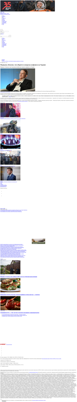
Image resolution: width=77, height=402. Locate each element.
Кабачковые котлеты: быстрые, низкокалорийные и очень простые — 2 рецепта (20, 294)
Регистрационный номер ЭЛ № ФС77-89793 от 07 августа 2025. (51, 358)
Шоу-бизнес (2, 117)
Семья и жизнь (2, 274)
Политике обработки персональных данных (39, 400)
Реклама (10, 344)
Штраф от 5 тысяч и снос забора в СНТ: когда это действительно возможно (18, 276)
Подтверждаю (4, 401)
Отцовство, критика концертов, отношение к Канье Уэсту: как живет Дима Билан (12, 118)
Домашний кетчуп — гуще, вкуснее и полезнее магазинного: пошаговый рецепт (19, 312)
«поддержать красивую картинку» (22, 101)
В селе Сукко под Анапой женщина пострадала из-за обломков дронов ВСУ (12, 255)
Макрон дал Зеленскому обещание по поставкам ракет (8, 181)
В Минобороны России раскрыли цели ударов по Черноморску (10, 134)
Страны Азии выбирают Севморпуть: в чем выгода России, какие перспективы (13, 250)
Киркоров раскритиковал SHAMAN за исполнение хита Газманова (11, 246)
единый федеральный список (33, 372)
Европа (1, 149)
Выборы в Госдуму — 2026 (4, 13)
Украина (1, 184)
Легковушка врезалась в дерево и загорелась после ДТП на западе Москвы (12, 251)
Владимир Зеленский (3, 185)
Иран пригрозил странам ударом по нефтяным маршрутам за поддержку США (13, 252)
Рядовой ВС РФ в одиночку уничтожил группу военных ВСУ (10, 210)
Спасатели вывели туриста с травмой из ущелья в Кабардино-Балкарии (12, 247)
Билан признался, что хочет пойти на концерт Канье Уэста (10, 254)
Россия (1, 182)
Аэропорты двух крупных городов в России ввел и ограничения (11, 211)
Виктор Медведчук (3, 186)
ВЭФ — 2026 (2, 12)
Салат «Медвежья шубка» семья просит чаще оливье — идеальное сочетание (14, 314)
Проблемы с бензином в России (5, 14)
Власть (1, 133)
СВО (1, 183)
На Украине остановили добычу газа (6, 150)
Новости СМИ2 (2, 208)
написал (10, 96)
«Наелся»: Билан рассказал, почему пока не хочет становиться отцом (11, 256)
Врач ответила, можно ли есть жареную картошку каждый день (10, 248)
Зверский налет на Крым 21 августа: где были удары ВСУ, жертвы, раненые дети (14, 315)
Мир (1, 165)
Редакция (7, 344)
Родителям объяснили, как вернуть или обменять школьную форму (11, 244)
